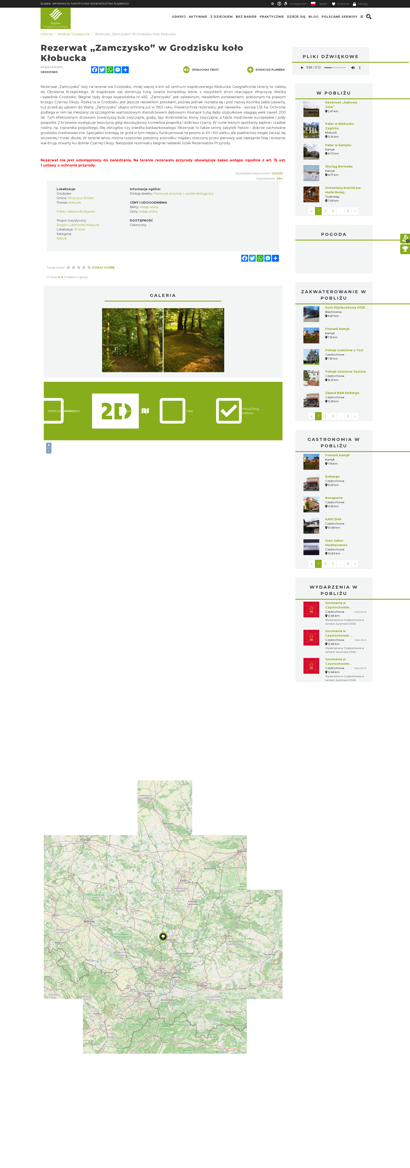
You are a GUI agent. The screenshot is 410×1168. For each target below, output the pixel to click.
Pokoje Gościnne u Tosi (344, 350)
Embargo (332, 476)
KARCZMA (333, 519)
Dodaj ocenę (103, 267)
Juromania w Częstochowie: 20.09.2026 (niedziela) (343, 663)
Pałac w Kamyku (338, 145)
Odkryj (179, 16)
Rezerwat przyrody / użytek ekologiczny (184, 193)
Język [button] (323, 3)
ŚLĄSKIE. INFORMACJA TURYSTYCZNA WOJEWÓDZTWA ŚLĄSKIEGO (85, 3)
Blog (314, 16)
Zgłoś (277, 173)
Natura (62, 238)
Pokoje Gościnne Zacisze (345, 371)
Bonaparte (334, 498)
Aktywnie (198, 16)
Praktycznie (272, 16)
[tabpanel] (132, 341)
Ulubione (342, 3)
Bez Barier (246, 16)
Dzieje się (296, 16)
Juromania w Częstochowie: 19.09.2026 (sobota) (341, 635)
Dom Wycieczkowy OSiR (345, 307)
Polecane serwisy (339, 16)
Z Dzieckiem (221, 16)
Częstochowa (334, 258)
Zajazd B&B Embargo (342, 393)
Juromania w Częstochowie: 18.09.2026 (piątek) (340, 607)
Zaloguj (362, 3)
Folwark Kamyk (337, 329)
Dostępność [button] (298, 3)
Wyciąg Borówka (339, 166)
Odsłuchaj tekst (205, 69)
